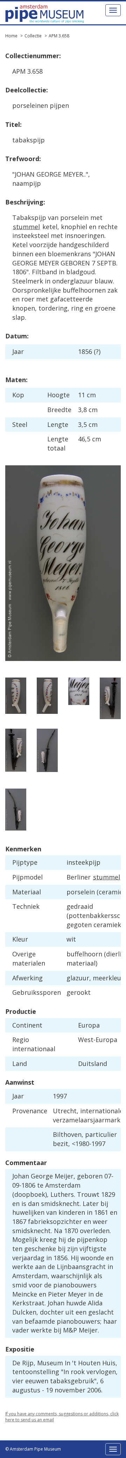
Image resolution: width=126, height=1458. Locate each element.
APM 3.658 (59, 36)
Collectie (33, 36)
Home (11, 36)
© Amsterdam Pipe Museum (33, 1449)
